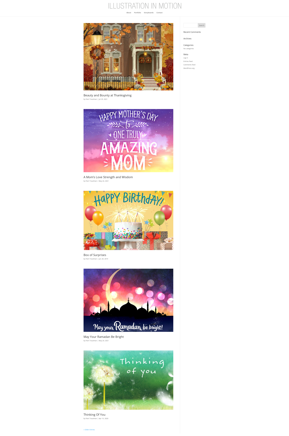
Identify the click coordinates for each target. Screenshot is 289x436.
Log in (185, 58)
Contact (159, 13)
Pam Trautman (91, 99)
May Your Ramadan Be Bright (104, 337)
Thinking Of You (94, 414)
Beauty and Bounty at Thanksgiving (108, 95)
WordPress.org (189, 68)
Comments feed (189, 65)
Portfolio (137, 13)
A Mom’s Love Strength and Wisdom (108, 177)
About (128, 13)
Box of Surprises (95, 255)
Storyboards (149, 13)
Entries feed (188, 61)
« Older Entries (89, 430)
